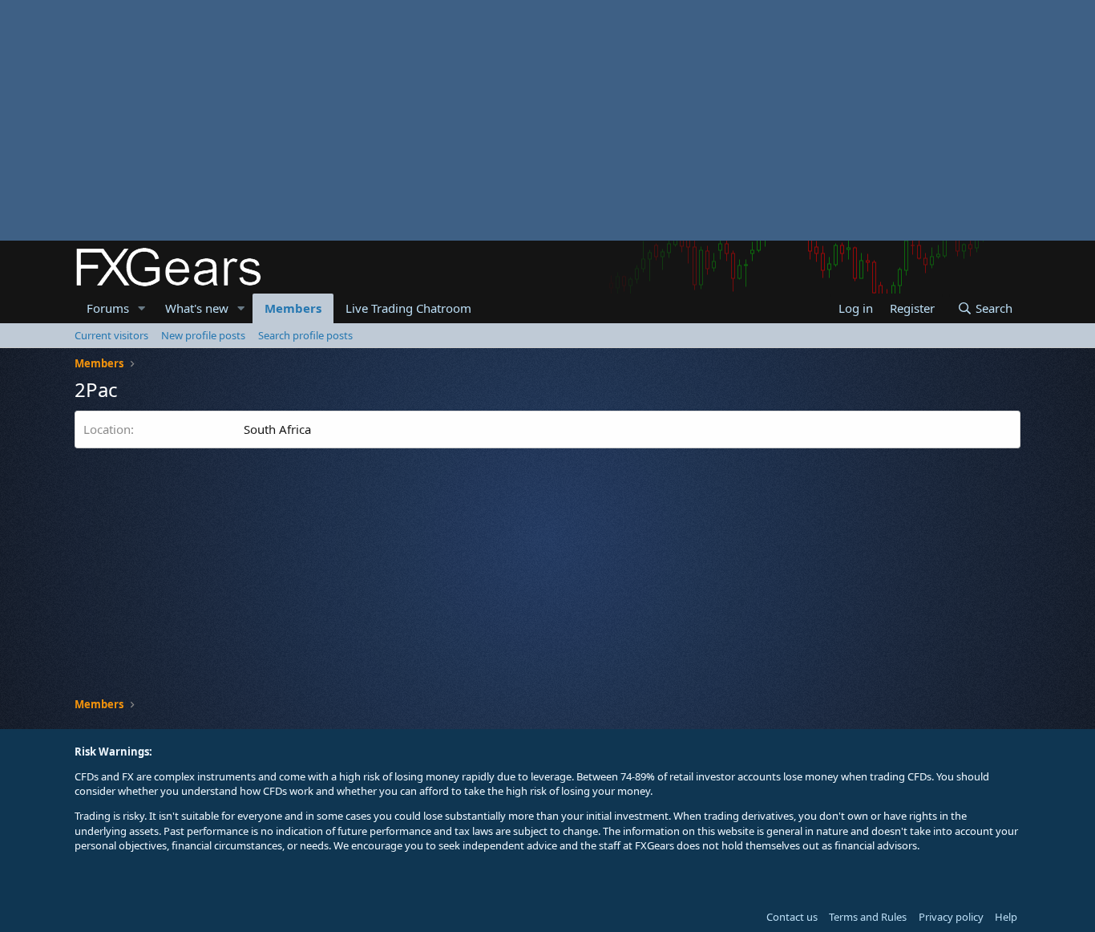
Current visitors (111, 335)
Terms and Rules (868, 917)
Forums (108, 308)
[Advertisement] (481, 120)
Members (293, 308)
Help (1006, 917)
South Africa (277, 429)
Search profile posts (305, 335)
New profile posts (203, 335)
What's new (196, 308)
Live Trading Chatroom (408, 308)
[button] (142, 308)
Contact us (792, 917)
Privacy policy (951, 917)
